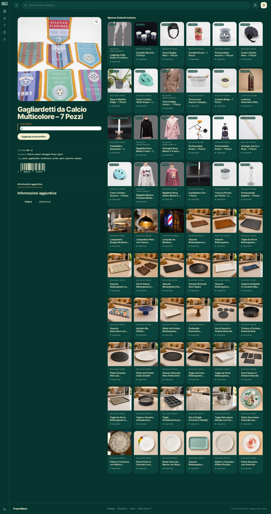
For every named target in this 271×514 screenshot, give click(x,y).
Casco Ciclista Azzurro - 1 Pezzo (119, 194)
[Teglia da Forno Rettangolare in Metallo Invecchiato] (120, 399)
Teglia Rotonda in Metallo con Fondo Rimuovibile (224, 419)
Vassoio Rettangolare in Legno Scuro (196, 241)
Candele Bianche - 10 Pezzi (145, 54)
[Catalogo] (5, 11)
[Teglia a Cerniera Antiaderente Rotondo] (146, 399)
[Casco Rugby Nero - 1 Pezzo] (172, 34)
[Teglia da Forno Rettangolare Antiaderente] (251, 221)
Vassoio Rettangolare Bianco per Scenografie (221, 285)
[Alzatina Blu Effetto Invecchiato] (146, 310)
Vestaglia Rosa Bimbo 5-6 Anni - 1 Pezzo (172, 150)
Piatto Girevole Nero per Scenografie (117, 374)
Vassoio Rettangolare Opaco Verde (195, 463)
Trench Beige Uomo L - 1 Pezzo (171, 103)
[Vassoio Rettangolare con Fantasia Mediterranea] (120, 265)
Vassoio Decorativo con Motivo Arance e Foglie (118, 330)
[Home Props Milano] (4, 4)
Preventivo (122, 508)
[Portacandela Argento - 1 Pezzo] (251, 174)
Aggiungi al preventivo (33, 136)
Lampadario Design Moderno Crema (118, 241)
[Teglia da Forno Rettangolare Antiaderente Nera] (198, 354)
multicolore (46, 158)
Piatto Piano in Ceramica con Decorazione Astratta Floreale (144, 463)
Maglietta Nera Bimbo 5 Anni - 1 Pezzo (144, 150)
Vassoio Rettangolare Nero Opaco (172, 285)
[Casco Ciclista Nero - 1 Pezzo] (251, 34)
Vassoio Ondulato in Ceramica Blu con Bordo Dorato (250, 285)
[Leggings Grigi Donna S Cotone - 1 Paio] (120, 34)
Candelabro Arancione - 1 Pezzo (117, 147)
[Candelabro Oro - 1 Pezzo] (198, 174)
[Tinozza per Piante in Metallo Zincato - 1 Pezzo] (198, 81)
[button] (96, 21)
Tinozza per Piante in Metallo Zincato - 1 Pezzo (198, 101)
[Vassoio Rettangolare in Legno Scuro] (198, 221)
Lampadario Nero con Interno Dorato (145, 241)
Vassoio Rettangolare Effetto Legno (222, 241)
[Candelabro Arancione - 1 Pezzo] (120, 127)
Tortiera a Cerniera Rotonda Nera (250, 330)
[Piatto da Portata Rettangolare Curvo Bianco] (172, 310)
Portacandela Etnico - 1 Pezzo (197, 147)
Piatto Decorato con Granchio (249, 463)
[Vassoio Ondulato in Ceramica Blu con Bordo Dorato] (251, 265)
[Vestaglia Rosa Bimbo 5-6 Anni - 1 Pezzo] (172, 127)
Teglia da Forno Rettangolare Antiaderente (249, 241)
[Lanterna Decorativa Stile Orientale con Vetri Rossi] (251, 81)
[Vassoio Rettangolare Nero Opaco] (172, 265)
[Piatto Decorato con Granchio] (251, 443)
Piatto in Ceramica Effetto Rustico (224, 463)
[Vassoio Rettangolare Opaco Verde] (198, 443)
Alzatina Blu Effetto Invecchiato (142, 330)
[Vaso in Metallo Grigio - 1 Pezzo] (120, 81)
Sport (60, 154)
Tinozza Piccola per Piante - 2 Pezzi (223, 194)
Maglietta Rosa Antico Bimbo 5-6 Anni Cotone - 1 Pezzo (171, 194)
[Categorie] (5, 18)
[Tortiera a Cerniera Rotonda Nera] (251, 310)
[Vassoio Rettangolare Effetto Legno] (224, 221)
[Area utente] (5, 39)
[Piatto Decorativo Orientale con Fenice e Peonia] (251, 399)
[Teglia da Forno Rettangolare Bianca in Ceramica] (224, 354)
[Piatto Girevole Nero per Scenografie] (120, 354)
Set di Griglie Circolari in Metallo (198, 419)
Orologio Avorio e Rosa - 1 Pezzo (250, 147)
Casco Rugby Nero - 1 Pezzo (170, 54)
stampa (77, 158)
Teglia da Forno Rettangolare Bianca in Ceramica (223, 374)
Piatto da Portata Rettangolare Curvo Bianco (171, 330)
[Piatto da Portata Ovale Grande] (146, 354)
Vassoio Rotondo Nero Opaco (197, 285)
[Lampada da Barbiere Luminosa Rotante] (172, 221)
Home (132, 508)
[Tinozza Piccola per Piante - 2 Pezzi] (224, 174)
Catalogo (111, 508)
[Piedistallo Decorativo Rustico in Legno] (198, 310)
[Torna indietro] (16, 5)
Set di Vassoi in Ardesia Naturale (223, 330)
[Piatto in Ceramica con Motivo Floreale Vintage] (120, 443)
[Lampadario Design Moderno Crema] (120, 221)
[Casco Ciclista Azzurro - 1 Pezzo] (120, 174)
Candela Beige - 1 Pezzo (224, 101)
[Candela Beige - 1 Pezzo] (224, 81)
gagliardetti (34, 158)
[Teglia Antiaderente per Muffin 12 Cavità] (172, 399)
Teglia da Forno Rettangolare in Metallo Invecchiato (118, 419)
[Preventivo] (5, 32)
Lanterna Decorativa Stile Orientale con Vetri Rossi (250, 101)
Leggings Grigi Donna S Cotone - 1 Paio (119, 56)
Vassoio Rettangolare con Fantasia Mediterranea (119, 285)
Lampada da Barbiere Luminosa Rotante (172, 241)
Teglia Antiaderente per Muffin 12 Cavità (171, 419)
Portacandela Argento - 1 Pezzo (250, 194)
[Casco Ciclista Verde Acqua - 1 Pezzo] (146, 81)
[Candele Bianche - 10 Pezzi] (146, 34)
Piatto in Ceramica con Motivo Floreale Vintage (119, 463)
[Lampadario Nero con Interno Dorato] (146, 221)
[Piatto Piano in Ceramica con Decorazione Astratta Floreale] (146, 443)
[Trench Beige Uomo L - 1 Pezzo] (172, 81)
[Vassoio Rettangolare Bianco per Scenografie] (224, 265)
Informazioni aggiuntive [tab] (30, 184)
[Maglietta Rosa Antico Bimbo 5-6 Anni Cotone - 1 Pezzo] (172, 174)
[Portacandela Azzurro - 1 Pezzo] (224, 34)
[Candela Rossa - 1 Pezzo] (198, 34)
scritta (55, 158)
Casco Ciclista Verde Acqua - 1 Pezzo (144, 101)
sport (62, 158)
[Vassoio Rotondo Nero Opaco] (198, 265)
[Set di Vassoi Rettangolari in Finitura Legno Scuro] (146, 265)
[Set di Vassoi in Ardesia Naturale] (224, 310)
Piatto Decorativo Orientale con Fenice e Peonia (250, 419)
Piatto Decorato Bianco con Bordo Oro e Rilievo (171, 463)
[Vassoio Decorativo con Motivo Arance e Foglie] (120, 310)
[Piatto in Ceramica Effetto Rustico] (224, 443)
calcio (25, 158)
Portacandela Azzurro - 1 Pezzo (224, 54)
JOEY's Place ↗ (145, 508)
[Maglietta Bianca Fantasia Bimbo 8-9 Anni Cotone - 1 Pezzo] (146, 174)
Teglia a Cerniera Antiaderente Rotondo (145, 419)
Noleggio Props (49, 154)
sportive (69, 158)
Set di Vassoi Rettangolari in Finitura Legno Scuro (143, 285)
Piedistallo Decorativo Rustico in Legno (197, 330)
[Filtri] (5, 25)
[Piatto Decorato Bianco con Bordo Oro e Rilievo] (172, 443)
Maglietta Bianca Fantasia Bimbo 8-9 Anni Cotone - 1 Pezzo (145, 196)
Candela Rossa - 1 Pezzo (198, 54)
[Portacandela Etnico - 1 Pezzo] (198, 127)
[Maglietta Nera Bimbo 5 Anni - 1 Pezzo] (146, 127)
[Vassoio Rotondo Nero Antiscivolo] (172, 354)
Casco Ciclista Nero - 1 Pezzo (248, 54)
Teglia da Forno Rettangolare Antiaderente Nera (198, 374)
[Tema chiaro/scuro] (5, 509)
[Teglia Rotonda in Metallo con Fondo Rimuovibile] (224, 399)
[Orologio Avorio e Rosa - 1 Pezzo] (251, 127)
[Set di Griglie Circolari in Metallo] (198, 399)
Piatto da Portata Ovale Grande (145, 374)
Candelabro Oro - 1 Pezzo (198, 194)
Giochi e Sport (34, 154)
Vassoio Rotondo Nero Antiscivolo (171, 374)
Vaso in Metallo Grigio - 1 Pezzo (118, 101)
